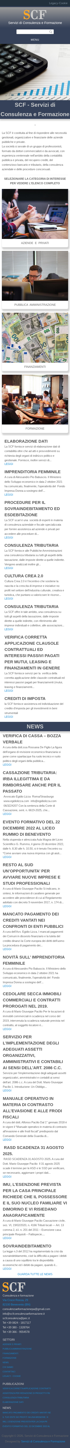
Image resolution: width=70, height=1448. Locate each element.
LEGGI (8, 464)
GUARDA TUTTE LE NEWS (35, 1274)
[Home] (35, 18)
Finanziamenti (10, 1353)
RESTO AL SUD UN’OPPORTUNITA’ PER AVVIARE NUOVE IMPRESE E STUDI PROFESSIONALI (31, 874)
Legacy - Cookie (12, 1376)
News (6, 1362)
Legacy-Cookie (58, 3)
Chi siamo (8, 1367)
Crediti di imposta (25, 698)
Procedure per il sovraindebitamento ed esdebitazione (32, 508)
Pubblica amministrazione (17, 1349)
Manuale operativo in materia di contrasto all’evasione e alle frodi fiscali (32, 1107)
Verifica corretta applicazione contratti (27, 1388)
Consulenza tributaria (31, 545)
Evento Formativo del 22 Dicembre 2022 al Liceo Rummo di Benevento (31, 828)
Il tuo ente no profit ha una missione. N (25, 1417)
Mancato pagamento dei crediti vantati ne (27, 1412)
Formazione (9, 1358)
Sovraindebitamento (27, 1246)
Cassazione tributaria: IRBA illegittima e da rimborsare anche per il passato (32, 782)
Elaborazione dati (26, 441)
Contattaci (9, 1371)
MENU (35, 39)
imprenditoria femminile (32, 471)
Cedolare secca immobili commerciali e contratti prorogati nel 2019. (32, 1000)
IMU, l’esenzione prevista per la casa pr (25, 1421)
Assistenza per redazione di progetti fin (26, 1393)
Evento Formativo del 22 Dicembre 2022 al (26, 1426)
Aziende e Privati (12, 1344)
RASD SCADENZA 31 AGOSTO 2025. (33, 1150)
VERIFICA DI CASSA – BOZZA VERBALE (32, 738)
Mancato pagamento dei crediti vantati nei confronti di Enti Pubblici (33, 920)
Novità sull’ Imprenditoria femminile (34, 960)
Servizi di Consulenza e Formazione (35, 23)
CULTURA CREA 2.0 (23, 576)
